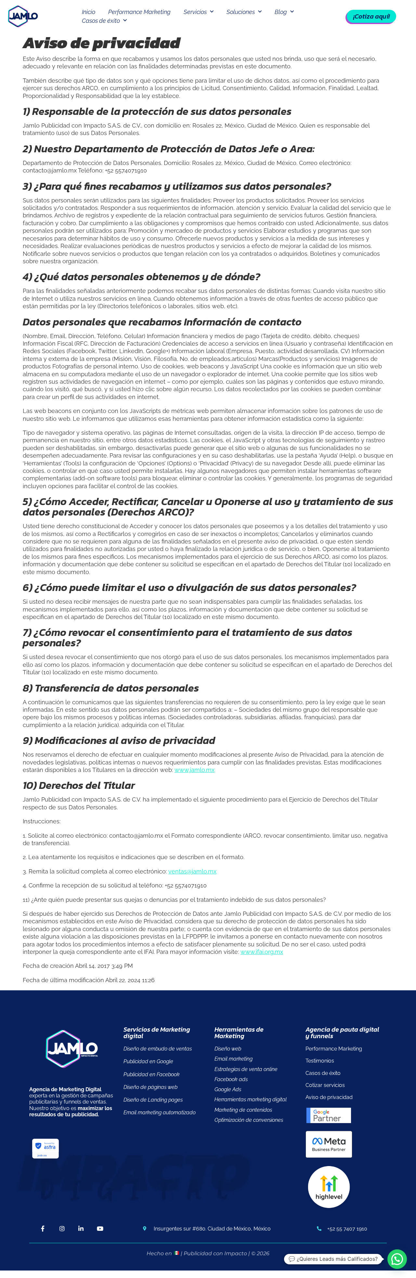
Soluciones (241, 11)
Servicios (195, 11)
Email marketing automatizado (160, 1112)
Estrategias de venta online (246, 1069)
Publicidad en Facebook (152, 1074)
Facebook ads (231, 1079)
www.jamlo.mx (194, 769)
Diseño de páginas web (150, 1087)
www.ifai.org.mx (261, 951)
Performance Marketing (139, 11)
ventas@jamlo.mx (192, 871)
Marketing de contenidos (243, 1110)
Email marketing (233, 1059)
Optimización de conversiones (248, 1120)
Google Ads (227, 1089)
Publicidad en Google (148, 1061)
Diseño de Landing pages (153, 1100)
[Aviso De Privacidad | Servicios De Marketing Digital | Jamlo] (39, 16)
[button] (397, 1259)
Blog (281, 11)
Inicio (88, 11)
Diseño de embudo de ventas (158, 1049)
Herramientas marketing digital (250, 1099)
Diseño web (227, 1049)
